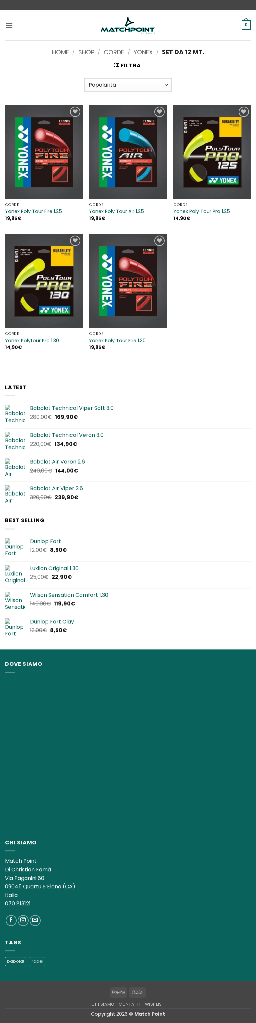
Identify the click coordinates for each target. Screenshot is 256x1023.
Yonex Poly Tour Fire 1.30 (117, 341)
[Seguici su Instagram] (23, 920)
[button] (9, 25)
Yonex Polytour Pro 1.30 (32, 341)
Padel (37, 961)
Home (60, 52)
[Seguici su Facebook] (11, 920)
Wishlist (155, 1004)
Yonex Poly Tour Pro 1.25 (201, 211)
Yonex (143, 52)
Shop (86, 52)
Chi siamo (102, 1004)
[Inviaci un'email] (35, 920)
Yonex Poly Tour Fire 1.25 (33, 211)
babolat (15, 961)
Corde (114, 52)
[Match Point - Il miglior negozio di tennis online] (128, 25)
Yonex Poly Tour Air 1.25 (116, 211)
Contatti (129, 1004)
